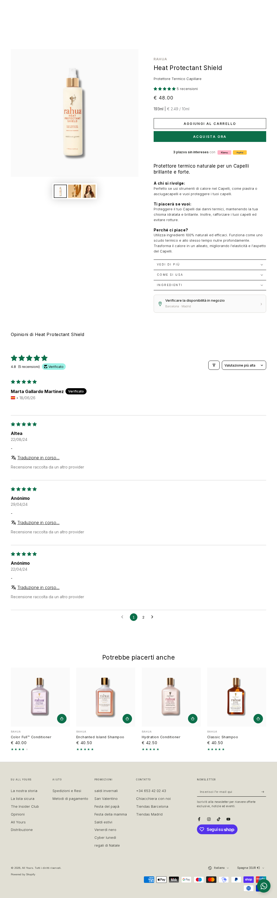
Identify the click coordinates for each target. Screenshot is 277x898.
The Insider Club (25, 806)
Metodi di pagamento (70, 799)
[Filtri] (214, 365)
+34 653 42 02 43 (151, 791)
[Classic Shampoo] (236, 697)
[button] (165, 89)
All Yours (27, 867)
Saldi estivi (103, 822)
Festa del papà (106, 806)
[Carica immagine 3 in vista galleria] (89, 191)
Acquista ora (210, 137)
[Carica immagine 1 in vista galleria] (60, 191)
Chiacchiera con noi (153, 799)
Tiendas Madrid (149, 814)
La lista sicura (22, 799)
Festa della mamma (110, 814)
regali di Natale (107, 845)
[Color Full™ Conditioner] (40, 697)
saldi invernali (106, 791)
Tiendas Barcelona (152, 806)
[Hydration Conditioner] (171, 697)
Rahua (160, 59)
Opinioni (18, 814)
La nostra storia (24, 791)
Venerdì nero (105, 830)
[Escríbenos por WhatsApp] (264, 886)
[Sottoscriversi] (263, 791)
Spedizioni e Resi (66, 791)
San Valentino (106, 799)
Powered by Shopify (23, 874)
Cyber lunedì (105, 838)
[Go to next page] (153, 617)
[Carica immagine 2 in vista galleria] (74, 191)
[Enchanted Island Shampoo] (105, 697)
